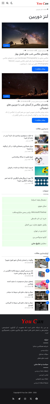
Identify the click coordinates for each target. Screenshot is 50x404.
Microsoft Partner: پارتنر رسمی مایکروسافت (29, 212)
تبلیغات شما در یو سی (41, 371)
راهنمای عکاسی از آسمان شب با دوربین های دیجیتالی (27, 106)
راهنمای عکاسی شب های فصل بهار (31, 54)
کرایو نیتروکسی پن (39, 237)
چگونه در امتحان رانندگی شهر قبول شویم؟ (19, 260)
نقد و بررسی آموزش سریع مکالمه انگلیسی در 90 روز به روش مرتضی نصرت (18, 272)
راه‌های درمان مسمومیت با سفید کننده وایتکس (20, 282)
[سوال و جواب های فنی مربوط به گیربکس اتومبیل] (41, 306)
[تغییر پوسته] (11, 4)
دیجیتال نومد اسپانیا (38, 200)
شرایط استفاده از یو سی (41, 383)
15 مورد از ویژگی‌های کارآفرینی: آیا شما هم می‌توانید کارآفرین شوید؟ (19, 179)
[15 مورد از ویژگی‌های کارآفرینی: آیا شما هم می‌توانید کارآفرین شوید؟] (41, 181)
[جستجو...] (7, 4)
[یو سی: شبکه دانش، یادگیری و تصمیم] (38, 3)
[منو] (3, 4)
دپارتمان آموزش (42, 51)
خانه (45, 9)
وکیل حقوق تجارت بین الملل (35, 225)
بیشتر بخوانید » (40, 69)
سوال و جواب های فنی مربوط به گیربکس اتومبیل (19, 304)
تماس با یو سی (43, 375)
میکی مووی (42, 206)
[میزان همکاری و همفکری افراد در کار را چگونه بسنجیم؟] (41, 149)
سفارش (38, 243)
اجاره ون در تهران (40, 231)
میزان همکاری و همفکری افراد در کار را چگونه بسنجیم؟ (18, 147)
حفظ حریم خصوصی (42, 379)
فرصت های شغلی (42, 358)
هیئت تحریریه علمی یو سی (38, 101)
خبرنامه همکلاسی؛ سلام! (40, 346)
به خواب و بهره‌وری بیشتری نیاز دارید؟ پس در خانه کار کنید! (18, 137)
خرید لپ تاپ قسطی (38, 218)
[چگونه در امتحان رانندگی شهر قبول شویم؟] (41, 263)
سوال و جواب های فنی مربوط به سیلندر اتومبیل (20, 293)
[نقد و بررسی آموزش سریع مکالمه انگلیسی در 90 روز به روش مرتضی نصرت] (41, 274)
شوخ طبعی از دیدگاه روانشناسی (22, 157)
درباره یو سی (44, 350)
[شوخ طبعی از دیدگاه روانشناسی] (41, 160)
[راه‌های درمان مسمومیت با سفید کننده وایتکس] (41, 284)
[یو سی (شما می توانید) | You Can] (25, 321)
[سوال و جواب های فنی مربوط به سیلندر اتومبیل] (41, 295)
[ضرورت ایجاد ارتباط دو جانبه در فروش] (41, 170)
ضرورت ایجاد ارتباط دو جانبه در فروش (20, 167)
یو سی (46, 327)
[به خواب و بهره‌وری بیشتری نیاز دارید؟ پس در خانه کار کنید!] (41, 139)
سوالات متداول (43, 354)
